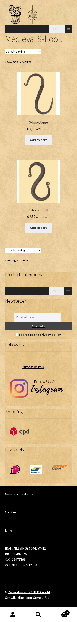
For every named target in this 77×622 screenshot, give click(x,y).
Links (9, 530)
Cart (59, 611)
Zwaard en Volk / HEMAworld (29, 592)
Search (38, 615)
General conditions (19, 494)
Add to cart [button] (38, 140)
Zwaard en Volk (33, 367)
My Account (13, 615)
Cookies (10, 512)
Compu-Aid (41, 597)
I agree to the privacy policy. (40, 334)
